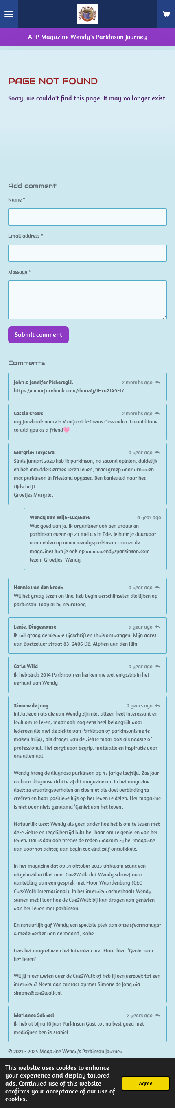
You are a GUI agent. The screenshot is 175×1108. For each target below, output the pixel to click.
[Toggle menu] (9, 14)
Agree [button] (146, 1083)
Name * (16, 199)
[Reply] (157, 382)
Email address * (25, 235)
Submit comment (38, 334)
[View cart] (166, 14)
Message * (19, 272)
